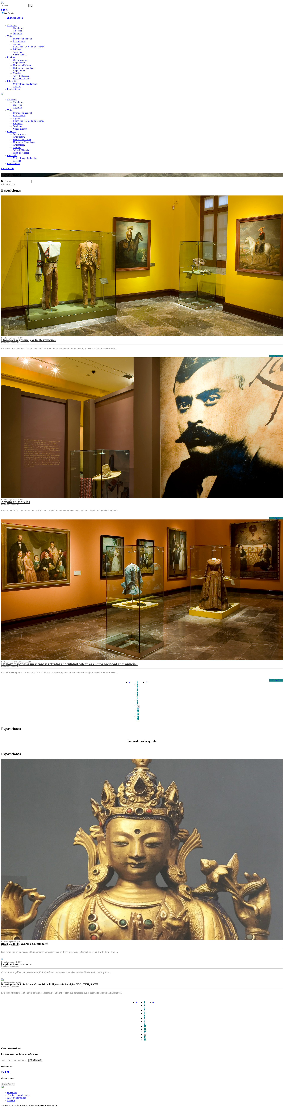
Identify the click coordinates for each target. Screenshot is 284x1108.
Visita (9, 36)
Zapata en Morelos (15, 502)
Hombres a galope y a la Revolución (28, 340)
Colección (12, 25)
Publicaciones (13, 89)
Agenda (16, 44)
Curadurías (18, 28)
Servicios (17, 52)
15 (138, 719)
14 (138, 717)
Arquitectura (19, 62)
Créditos (11, 1100)
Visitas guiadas (20, 54)
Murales (17, 73)
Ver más (276, 356)
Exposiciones (19, 41)
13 (138, 714)
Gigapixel (17, 33)
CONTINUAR (35, 1060)
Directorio (12, 1092)
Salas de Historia (21, 76)
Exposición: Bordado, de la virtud (29, 46)
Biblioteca (17, 49)
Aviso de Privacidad (16, 1097)
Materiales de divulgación (25, 84)
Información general (22, 38)
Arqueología (19, 70)
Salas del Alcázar (21, 78)
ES (5, 13)
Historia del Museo (22, 65)
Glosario (17, 86)
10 (138, 706)
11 (138, 709)
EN (12, 13)
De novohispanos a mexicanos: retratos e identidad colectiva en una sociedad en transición (69, 664)
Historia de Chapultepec (24, 68)
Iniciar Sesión (16, 18)
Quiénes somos (20, 60)
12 (138, 711)
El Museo (11, 57)
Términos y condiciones (18, 1095)
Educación (12, 81)
